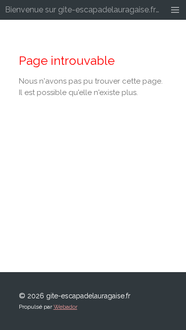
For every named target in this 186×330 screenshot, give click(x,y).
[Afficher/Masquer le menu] (175, 10)
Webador (65, 306)
